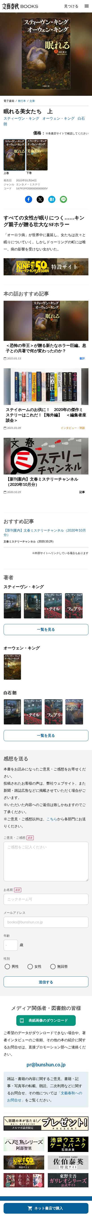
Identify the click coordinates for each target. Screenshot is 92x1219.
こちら (51, 819)
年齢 (7, 935)
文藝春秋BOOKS (20, 6)
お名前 (8, 890)
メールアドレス (14, 912)
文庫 (32, 101)
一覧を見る (46, 629)
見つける (71, 6)
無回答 (62, 966)
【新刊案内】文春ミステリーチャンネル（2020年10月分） (45, 533)
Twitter (40, 199)
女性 (38, 966)
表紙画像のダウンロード (48, 1020)
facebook (28, 199)
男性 (15, 966)
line (63, 199)
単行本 (22, 101)
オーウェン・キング (58, 118)
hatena (51, 199)
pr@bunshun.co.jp (46, 1064)
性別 (7, 958)
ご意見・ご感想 (14, 837)
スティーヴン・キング (21, 118)
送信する (46, 982)
